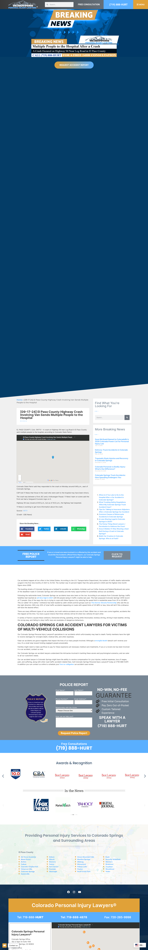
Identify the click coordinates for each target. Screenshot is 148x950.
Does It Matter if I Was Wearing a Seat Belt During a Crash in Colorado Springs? (114, 531)
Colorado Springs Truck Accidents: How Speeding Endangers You (110, 476)
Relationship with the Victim (66, 707)
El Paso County (26, 852)
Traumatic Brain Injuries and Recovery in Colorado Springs (111, 459)
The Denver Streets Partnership (103, 603)
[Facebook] (68, 892)
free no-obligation (67, 664)
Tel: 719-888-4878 (74, 917)
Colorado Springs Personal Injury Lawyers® (28, 933)
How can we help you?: (64, 716)
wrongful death (101, 641)
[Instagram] (74, 892)
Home (19, 400)
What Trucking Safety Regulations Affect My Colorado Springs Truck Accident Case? (112, 504)
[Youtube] (79, 892)
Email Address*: (80, 699)
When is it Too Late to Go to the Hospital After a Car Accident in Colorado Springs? (111, 497)
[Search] (127, 417)
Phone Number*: (62, 699)
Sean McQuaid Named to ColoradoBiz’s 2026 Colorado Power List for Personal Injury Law (112, 441)
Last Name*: (79, 690)
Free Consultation (89, 4)
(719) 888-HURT (118, 4)
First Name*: (60, 690)
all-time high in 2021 (45, 598)
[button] (27, 529)
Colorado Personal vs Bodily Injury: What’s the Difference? (110, 468)
